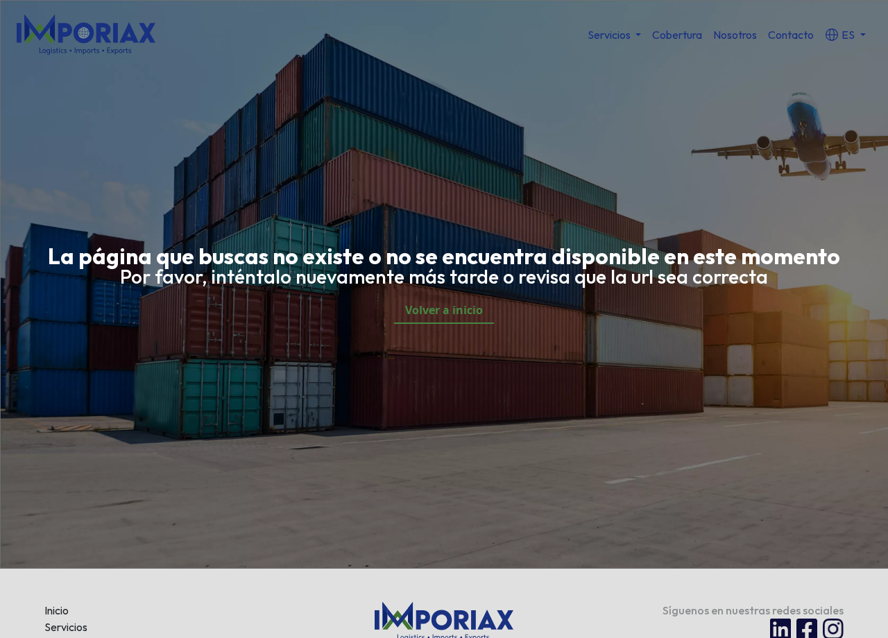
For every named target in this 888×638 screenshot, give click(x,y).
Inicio (56, 610)
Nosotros (735, 35)
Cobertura (677, 35)
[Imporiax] (86, 33)
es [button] (848, 35)
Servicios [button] (610, 35)
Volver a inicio (444, 310)
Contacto (791, 35)
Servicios (65, 627)
